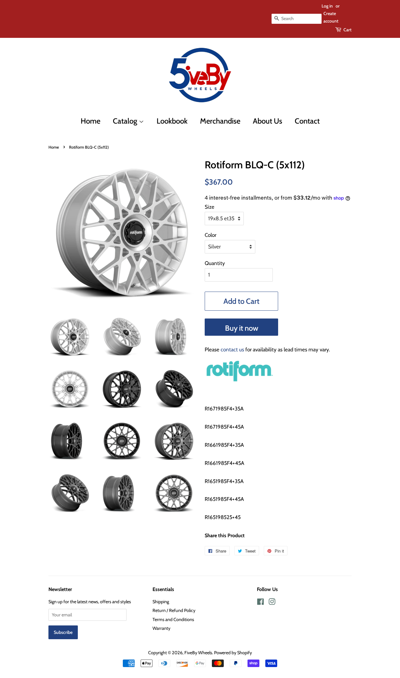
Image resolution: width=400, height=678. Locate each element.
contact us (232, 349)
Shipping (160, 601)
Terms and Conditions (173, 619)
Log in (327, 6)
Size (209, 207)
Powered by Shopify (233, 652)
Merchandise (220, 120)
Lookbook (172, 120)
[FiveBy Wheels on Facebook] (260, 603)
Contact (307, 120)
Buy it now (241, 328)
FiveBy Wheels (198, 652)
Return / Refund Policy (173, 610)
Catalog (126, 120)
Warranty (161, 628)
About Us (267, 120)
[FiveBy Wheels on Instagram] (271, 603)
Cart (347, 30)
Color (210, 235)
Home (90, 120)
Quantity (215, 263)
